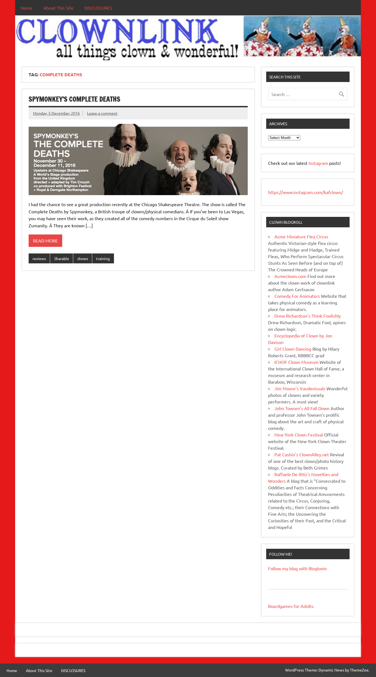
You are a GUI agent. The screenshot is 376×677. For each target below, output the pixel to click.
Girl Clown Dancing (292, 348)
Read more (45, 240)
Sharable (61, 258)
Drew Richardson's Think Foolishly (307, 315)
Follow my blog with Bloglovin (297, 568)
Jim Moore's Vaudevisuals (299, 388)
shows (82, 258)
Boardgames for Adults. (291, 606)
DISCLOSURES (98, 7)
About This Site (58, 7)
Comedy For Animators (297, 296)
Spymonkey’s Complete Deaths (74, 99)
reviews (39, 258)
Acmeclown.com (290, 276)
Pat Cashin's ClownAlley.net (301, 454)
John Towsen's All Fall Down (301, 408)
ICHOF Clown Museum (296, 362)
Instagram (319, 163)
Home (26, 7)
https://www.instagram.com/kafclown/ (305, 192)
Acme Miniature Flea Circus (301, 236)
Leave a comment (102, 113)
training (103, 258)
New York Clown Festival (298, 434)
